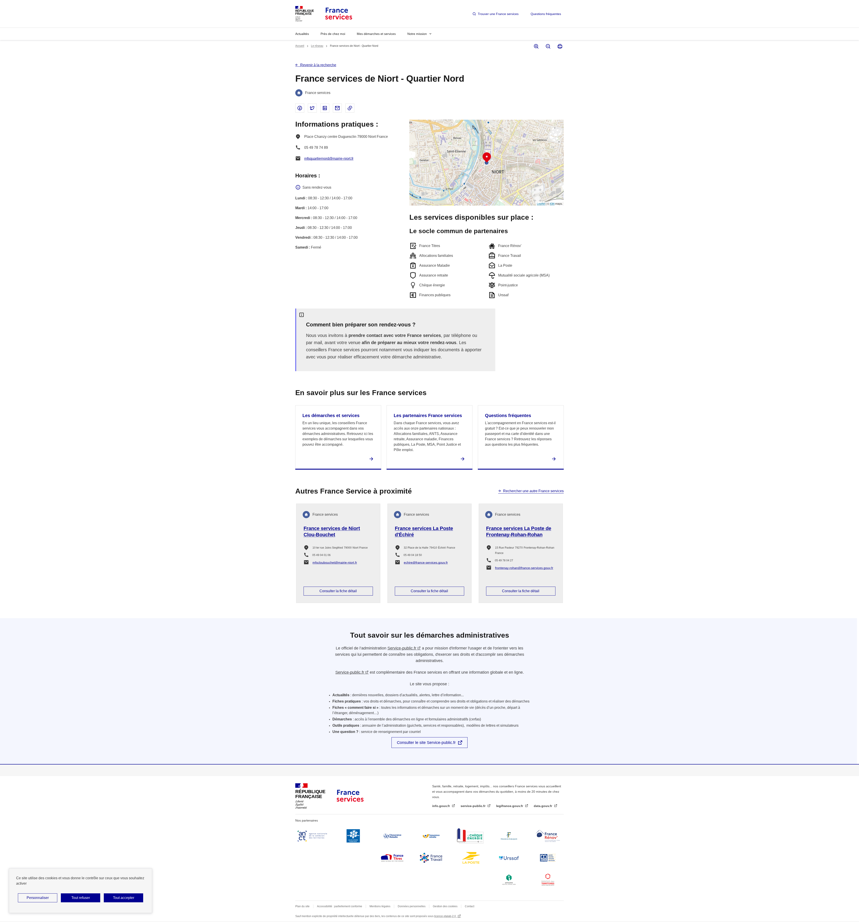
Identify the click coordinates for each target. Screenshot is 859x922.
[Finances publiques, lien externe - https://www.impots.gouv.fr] (509, 836)
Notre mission (417, 34)
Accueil (299, 45)
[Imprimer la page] (559, 46)
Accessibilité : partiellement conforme (339, 906)
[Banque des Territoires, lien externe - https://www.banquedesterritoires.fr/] (548, 880)
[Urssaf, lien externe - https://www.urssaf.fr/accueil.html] (509, 858)
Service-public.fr (401, 648)
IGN (552, 203)
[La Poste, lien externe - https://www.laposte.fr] (470, 858)
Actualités (302, 34)
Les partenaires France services (428, 415)
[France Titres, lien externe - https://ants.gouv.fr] (392, 858)
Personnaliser (38, 898)
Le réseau (317, 45)
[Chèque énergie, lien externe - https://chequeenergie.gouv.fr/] (470, 836)
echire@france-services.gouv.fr (426, 562)
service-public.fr (473, 806)
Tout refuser (80, 898)
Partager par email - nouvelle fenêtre (337, 108)
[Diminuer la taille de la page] (548, 46)
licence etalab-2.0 (445, 916)
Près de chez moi (333, 34)
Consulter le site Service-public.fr (426, 742)
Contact (469, 906)
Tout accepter (123, 898)
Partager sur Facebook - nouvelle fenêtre (299, 108)
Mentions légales (380, 906)
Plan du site (302, 906)
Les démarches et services (330, 415)
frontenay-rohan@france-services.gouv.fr (524, 568)
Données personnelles (411, 906)
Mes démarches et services (376, 34)
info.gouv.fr (441, 806)
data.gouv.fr (543, 806)
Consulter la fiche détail (338, 591)
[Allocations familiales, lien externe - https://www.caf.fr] (353, 836)
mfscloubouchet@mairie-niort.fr (335, 562)
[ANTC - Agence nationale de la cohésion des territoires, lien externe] (313, 836)
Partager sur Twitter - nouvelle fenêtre (312, 108)
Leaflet (541, 203)
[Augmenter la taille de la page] (536, 46)
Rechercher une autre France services (533, 491)
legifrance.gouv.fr (510, 806)
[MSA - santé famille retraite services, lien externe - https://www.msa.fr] (548, 858)
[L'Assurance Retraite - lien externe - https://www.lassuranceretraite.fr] (431, 836)
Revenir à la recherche (318, 65)
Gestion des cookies (445, 906)
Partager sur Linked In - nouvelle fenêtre (324, 108)
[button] (486, 157)
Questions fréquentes (546, 14)
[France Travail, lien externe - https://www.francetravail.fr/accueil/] (431, 858)
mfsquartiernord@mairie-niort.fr (328, 158)
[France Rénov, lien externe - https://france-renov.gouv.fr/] (548, 836)
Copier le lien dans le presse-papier (349, 108)
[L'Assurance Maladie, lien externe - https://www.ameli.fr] (392, 836)
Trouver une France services (498, 14)
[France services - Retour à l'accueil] (338, 13)
